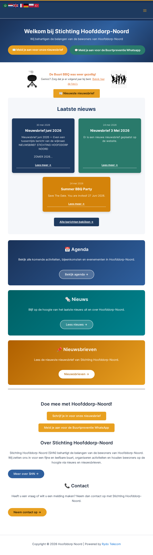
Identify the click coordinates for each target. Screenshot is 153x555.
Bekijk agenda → (76, 274)
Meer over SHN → (26, 474)
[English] (16, 5)
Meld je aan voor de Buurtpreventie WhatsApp (76, 427)
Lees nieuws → (76, 324)
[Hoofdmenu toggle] (145, 10)
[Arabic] (5, 5)
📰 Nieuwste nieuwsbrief (76, 93)
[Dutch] (10, 5)
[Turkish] (36, 5)
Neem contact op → (27, 512)
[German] (26, 5)
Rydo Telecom (111, 544)
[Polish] (31, 5)
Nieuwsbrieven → (76, 374)
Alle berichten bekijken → (76, 221)
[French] (21, 5)
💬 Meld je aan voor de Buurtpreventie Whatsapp (107, 50)
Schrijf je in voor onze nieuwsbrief (76, 416)
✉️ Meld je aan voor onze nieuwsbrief (37, 49)
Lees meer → (43, 165)
